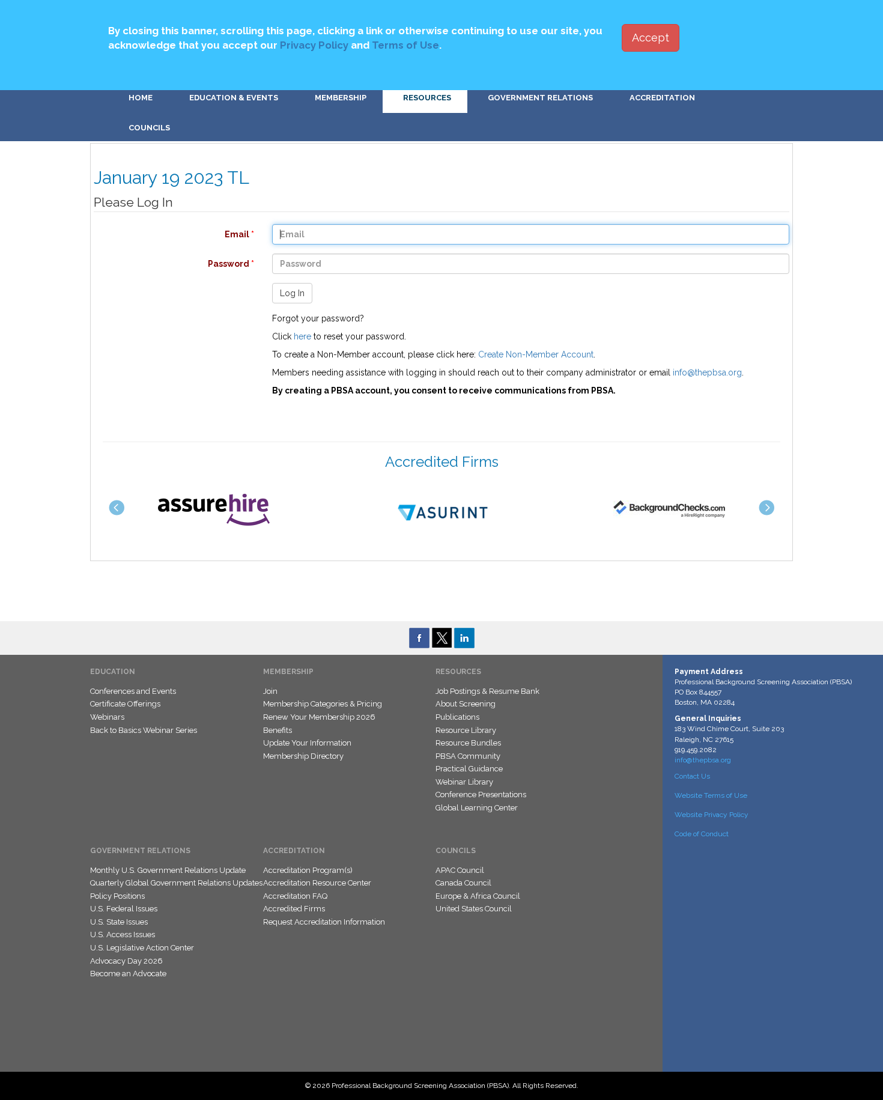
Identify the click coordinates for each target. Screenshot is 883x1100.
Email (168, 234)
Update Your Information (307, 742)
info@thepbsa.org (707, 372)
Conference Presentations (480, 794)
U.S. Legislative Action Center (142, 947)
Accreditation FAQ (295, 896)
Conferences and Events (133, 691)
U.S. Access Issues (122, 934)
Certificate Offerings (125, 703)
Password (168, 264)
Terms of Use (405, 45)
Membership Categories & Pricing (322, 703)
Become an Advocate (128, 973)
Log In (292, 293)
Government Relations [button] (540, 97)
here (302, 336)
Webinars (107, 717)
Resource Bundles (468, 742)
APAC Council (459, 870)
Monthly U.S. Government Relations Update (168, 870)
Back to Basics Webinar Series (143, 730)
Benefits (277, 730)
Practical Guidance (469, 768)
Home (141, 97)
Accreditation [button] (662, 97)
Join (270, 691)
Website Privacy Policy (711, 814)
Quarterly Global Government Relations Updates (176, 882)
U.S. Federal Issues (123, 908)
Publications (457, 717)
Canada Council (463, 882)
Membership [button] (340, 97)
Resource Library (465, 730)
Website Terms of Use (711, 795)
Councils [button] (149, 127)
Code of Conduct (702, 834)
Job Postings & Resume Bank (487, 691)
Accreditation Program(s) (308, 870)
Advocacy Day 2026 (126, 960)
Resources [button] (427, 97)
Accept (650, 37)
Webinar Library (464, 781)
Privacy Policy (314, 45)
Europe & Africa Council (477, 896)
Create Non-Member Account (535, 354)
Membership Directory (303, 756)
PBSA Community (467, 756)
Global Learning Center (476, 807)
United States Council (473, 908)
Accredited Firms (294, 908)
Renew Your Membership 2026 (319, 717)
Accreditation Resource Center (317, 882)
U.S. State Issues (119, 921)
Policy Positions (117, 896)
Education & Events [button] (233, 97)
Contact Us (692, 776)
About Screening (465, 703)
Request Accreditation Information (324, 921)
